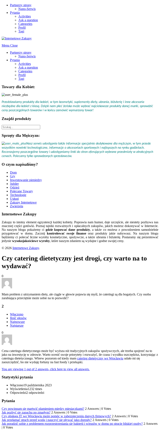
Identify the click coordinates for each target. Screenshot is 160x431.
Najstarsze (17, 325)
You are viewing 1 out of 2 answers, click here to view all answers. (46, 369)
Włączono (16, 314)
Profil (22, 27)
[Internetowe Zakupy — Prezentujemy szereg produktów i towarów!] (17, 38)
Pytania (15, 12)
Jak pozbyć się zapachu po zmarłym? (26, 412)
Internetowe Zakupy (25, 248)
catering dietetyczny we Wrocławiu (100, 358)
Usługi (14, 198)
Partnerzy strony (20, 5)
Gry (12, 176)
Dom (13, 172)
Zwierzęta (16, 206)
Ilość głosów (18, 318)
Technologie (18, 195)
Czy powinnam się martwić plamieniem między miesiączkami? (43, 408)
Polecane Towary (21, 191)
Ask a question (28, 20)
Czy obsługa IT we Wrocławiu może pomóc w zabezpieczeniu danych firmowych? (56, 416)
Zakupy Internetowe (23, 202)
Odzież (14, 187)
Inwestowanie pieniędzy (26, 180)
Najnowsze (17, 322)
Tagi (21, 31)
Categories (25, 24)
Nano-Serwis (27, 9)
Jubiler (14, 183)
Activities (24, 16)
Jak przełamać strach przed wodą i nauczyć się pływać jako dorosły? (47, 420)
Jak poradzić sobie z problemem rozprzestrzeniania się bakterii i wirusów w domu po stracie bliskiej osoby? (72, 423)
